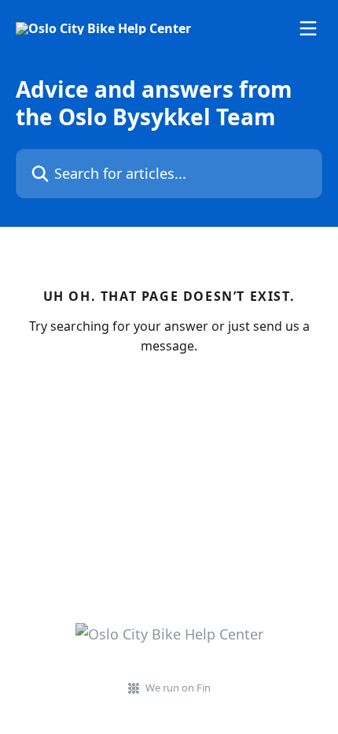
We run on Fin (178, 687)
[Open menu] (308, 28)
